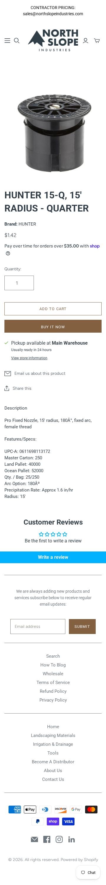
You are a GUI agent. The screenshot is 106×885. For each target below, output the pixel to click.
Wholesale (53, 673)
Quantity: (12, 269)
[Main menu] (7, 41)
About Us (53, 770)
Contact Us (53, 779)
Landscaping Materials (53, 735)
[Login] (85, 40)
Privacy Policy (53, 700)
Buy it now (53, 327)
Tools (53, 753)
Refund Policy (53, 691)
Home (53, 726)
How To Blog (53, 665)
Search (53, 656)
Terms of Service (53, 682)
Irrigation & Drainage (53, 744)
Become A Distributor (53, 761)
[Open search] (17, 41)
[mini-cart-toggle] (97, 40)
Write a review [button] (53, 557)
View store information (29, 358)
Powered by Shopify (79, 859)
